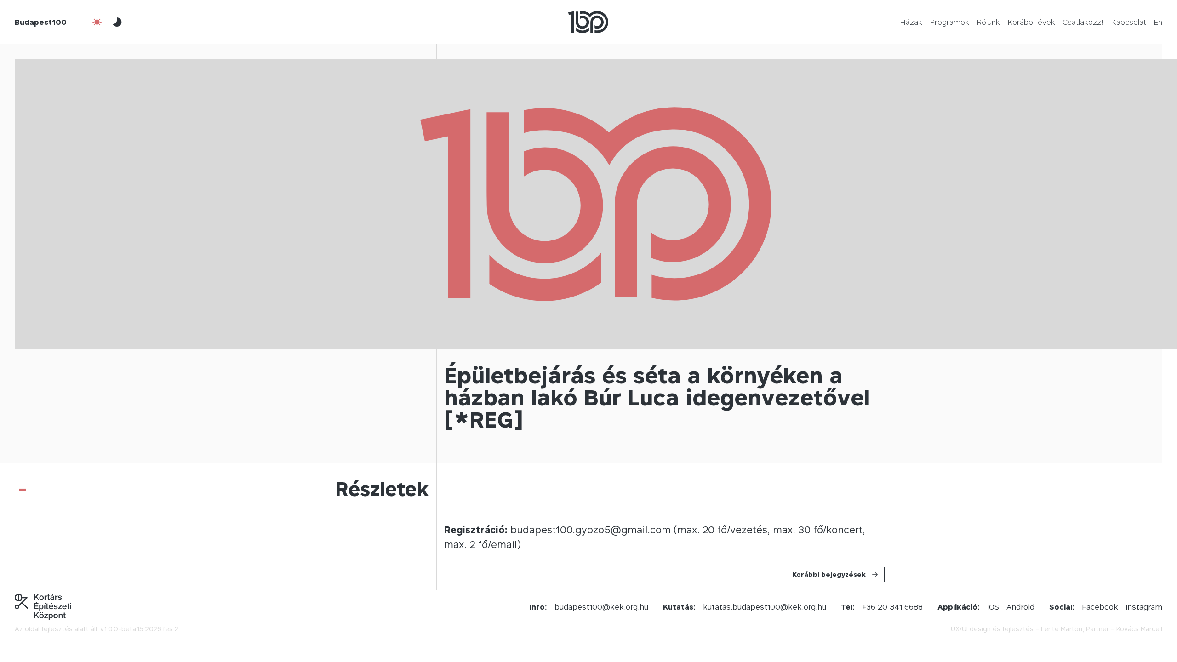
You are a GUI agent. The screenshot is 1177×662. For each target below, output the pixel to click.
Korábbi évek (1031, 22)
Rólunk (988, 22)
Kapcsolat (1128, 22)
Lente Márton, (1062, 629)
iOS (993, 606)
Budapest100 (41, 22)
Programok (949, 22)
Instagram (1144, 606)
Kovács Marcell (1139, 629)
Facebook (1100, 606)
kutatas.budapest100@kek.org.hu (764, 606)
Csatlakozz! (1083, 22)
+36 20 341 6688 (892, 606)
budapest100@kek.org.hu (601, 606)
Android (1020, 606)
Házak (911, 22)
